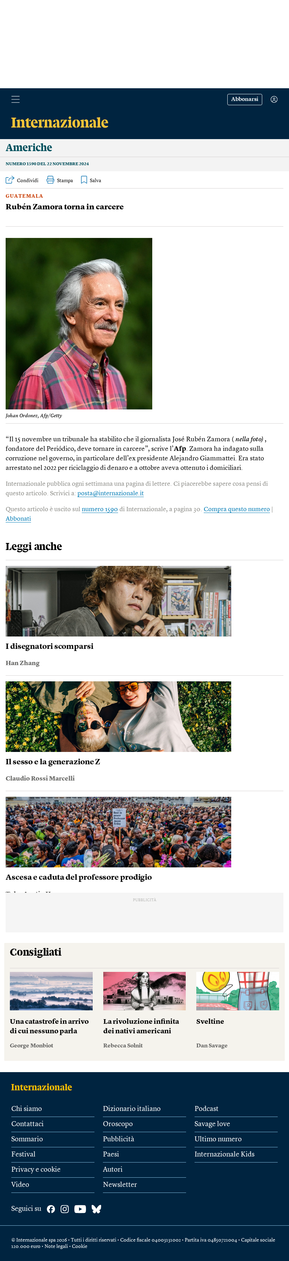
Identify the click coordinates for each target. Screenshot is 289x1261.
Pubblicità (118, 1139)
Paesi (111, 1154)
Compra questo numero (237, 509)
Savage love (212, 1124)
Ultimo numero (218, 1139)
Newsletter (120, 1185)
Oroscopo (118, 1124)
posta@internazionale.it (111, 493)
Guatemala (24, 196)
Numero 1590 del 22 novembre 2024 (47, 164)
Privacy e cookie (36, 1169)
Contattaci (27, 1124)
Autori (113, 1169)
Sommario (27, 1139)
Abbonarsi (244, 99)
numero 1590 (100, 509)
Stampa (65, 180)
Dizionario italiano (132, 1109)
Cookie (79, 1246)
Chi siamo (26, 1109)
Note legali (56, 1246)
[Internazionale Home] (43, 1086)
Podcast (207, 1109)
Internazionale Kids (224, 1154)
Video (20, 1185)
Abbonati (18, 519)
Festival (23, 1154)
